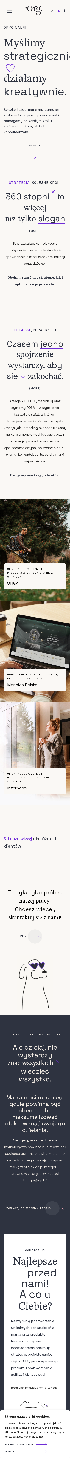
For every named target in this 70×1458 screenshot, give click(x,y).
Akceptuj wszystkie (19, 1444)
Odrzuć (10, 1451)
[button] (9, 11)
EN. (52, 10)
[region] (35, 1434)
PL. (58, 10)
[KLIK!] (35, 936)
